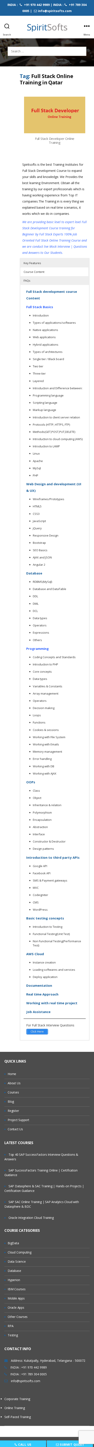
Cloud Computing (19, 1252)
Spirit (47, 27)
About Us (14, 1083)
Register (13, 1111)
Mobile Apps (16, 1298)
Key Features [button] (32, 263)
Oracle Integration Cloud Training (31, 1218)
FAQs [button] (27, 281)
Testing (13, 1335)
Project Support (18, 1120)
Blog (11, 1101)
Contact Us (15, 1129)
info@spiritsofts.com (55, 11)
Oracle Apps (16, 1307)
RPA (10, 1326)
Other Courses (18, 1317)
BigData (13, 1243)
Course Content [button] (34, 272)
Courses (13, 1092)
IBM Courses (17, 1289)
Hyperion (14, 1280)
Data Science (17, 1261)
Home (12, 1074)
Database (14, 1271)
